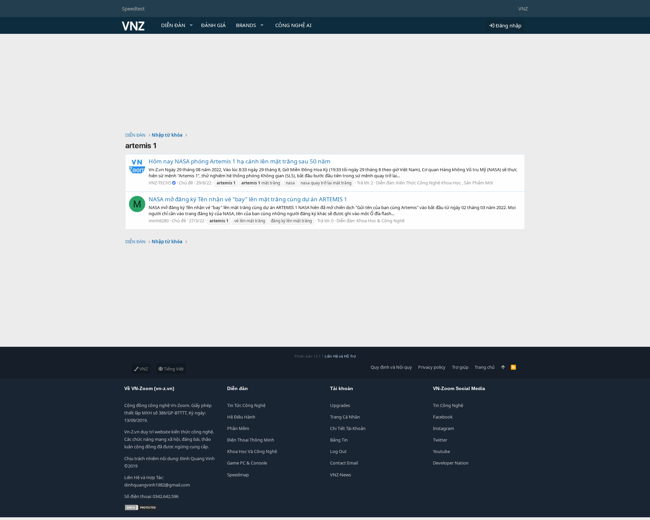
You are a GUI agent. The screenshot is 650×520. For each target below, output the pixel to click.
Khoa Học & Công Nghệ (380, 221)
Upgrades (340, 405)
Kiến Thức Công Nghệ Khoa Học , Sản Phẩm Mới (444, 183)
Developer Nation (451, 463)
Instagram (443, 428)
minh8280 (159, 221)
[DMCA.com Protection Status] (141, 509)
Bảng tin (339, 440)
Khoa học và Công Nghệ (252, 451)
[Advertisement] (325, 84)
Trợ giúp (460, 367)
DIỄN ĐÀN (173, 25)
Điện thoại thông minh (250, 440)
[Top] (503, 367)
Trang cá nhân (345, 417)
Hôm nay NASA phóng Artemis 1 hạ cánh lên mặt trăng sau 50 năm (239, 161)
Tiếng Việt (173, 369)
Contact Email (344, 463)
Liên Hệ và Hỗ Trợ (340, 356)
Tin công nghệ (448, 405)
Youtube (441, 451)
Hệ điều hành (241, 417)
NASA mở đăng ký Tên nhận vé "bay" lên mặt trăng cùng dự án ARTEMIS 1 (248, 199)
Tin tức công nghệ (246, 405)
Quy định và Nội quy (391, 367)
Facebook (443, 417)
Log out (338, 451)
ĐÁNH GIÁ (213, 25)
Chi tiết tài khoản (348, 428)
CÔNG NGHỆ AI (293, 25)
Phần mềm (238, 428)
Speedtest (133, 8)
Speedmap (238, 475)
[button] (191, 25)
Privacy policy (432, 367)
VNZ (523, 8)
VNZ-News (340, 475)
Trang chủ (485, 367)
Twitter (440, 440)
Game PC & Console (247, 463)
